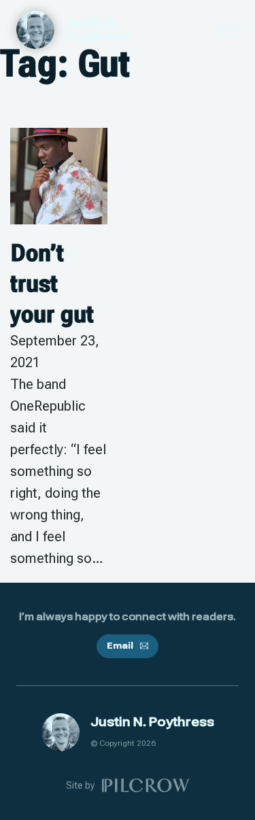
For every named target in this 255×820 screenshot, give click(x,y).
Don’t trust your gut (52, 283)
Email (120, 646)
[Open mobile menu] (228, 29)
